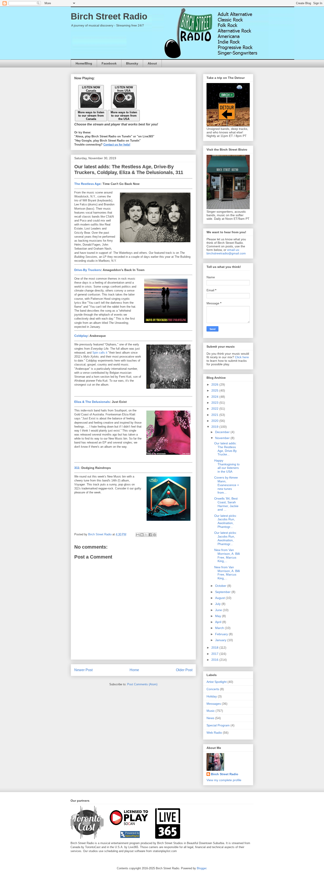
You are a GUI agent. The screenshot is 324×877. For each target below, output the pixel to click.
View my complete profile (224, 780)
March (220, 628)
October (221, 585)
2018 (215, 647)
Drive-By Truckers (87, 270)
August (220, 598)
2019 (215, 426)
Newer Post (83, 670)
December (223, 432)
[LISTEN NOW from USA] (124, 106)
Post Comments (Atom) (142, 684)
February (222, 634)
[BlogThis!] (142, 534)
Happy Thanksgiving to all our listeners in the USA (227, 466)
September (223, 592)
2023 (215, 402)
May (218, 616)
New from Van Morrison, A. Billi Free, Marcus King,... (227, 555)
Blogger (201, 868)
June (219, 610)
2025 (215, 390)
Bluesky (132, 63)
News (210, 718)
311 (76, 468)
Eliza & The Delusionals (92, 401)
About (152, 63)
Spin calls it (99, 352)
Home (134, 670)
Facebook (109, 63)
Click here (242, 357)
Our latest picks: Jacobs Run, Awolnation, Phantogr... (225, 521)
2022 (215, 408)
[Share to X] (146, 534)
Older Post (184, 670)
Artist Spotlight (217, 682)
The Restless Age (87, 184)
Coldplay (81, 335)
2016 (215, 659)
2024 (215, 396)
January (221, 640)
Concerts (213, 689)
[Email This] (138, 534)
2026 (215, 384)
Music (211, 710)
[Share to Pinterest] (154, 534)
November (223, 438)
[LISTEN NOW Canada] (91, 106)
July (218, 604)
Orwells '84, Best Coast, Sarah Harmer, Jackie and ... (226, 504)
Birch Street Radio (109, 16)
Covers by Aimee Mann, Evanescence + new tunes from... (226, 485)
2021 (215, 415)
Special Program (218, 725)
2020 (215, 420)
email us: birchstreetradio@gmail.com (226, 251)
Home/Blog (84, 63)
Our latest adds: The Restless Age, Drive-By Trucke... (225, 448)
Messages (214, 703)
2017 (215, 653)
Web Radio (214, 732)
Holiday (212, 696)
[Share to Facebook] (150, 534)
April (218, 622)
